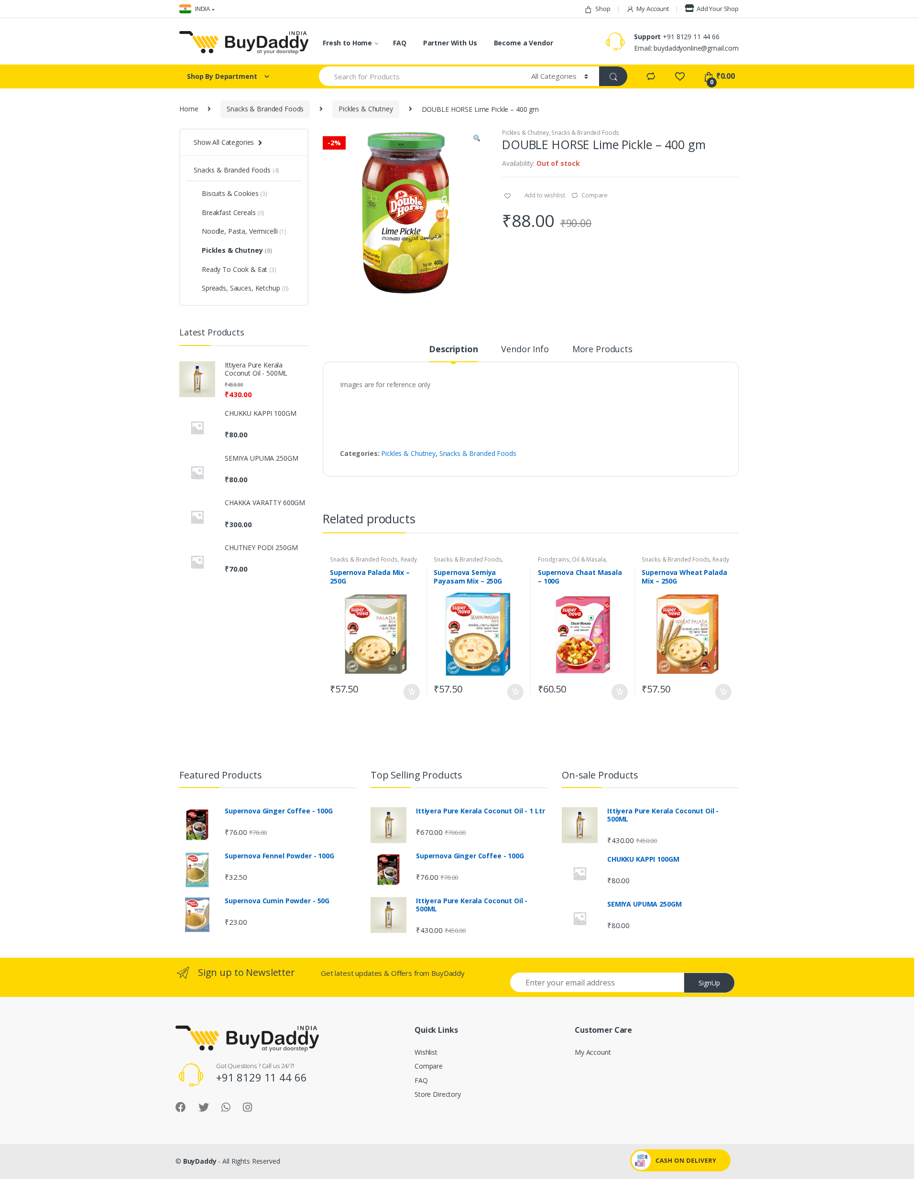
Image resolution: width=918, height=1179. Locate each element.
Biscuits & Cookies (234, 193)
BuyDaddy (200, 1161)
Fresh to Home (347, 42)
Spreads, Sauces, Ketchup (245, 287)
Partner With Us (450, 42)
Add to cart (411, 692)
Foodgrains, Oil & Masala (572, 559)
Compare (594, 195)
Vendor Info (524, 350)
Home (188, 108)
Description (453, 350)
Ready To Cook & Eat (239, 269)
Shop (602, 8)
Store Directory (438, 1094)
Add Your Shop (718, 8)
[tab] (453, 353)
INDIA (202, 8)
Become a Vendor (523, 42)
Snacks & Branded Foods (265, 108)
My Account (652, 8)
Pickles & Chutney (366, 108)
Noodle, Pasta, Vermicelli (244, 231)
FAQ (399, 42)
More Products (602, 350)
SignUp (709, 982)
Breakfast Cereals (233, 212)
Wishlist (426, 1052)
